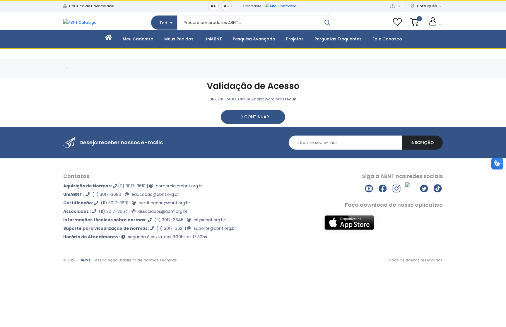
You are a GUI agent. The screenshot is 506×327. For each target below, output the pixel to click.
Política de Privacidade (91, 6)
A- (226, 6)
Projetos (295, 39)
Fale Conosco (387, 39)
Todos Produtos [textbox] (168, 23)
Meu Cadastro (138, 39)
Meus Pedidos (179, 39)
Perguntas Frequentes (338, 39)
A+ (213, 6)
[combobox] (164, 22)
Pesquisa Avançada (254, 39)
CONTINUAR (256, 117)
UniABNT (213, 39)
